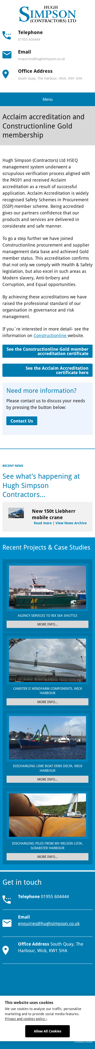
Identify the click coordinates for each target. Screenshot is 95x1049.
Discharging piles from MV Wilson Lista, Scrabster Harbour (47, 845)
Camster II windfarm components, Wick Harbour (47, 690)
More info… (47, 624)
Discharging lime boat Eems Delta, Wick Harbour (47, 768)
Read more (43, 523)
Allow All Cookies (47, 1031)
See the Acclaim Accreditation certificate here (57, 370)
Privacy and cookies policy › (26, 1018)
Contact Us (21, 421)
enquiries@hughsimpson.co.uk (41, 58)
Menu (48, 99)
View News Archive (71, 523)
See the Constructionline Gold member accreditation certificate (47, 351)
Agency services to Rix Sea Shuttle (47, 615)
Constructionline (51, 335)
